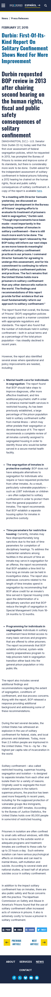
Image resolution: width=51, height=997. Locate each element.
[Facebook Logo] (14, 978)
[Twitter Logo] (20, 978)
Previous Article (16, 942)
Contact (25, 970)
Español (31, 5)
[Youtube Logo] (31, 978)
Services (25, 961)
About (10, 961)
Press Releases (20, 18)
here (39, 190)
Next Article (34, 942)
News (5, 18)
